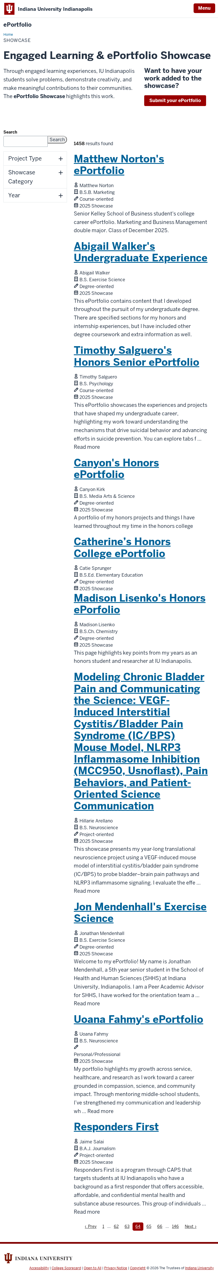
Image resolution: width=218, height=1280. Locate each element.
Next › (192, 1226)
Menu (204, 8)
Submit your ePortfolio (175, 100)
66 (161, 1226)
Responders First (116, 1126)
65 (150, 1226)
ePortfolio (17, 25)
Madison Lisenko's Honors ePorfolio (140, 603)
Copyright (138, 1268)
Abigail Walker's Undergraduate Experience (140, 252)
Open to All (92, 1268)
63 (128, 1226)
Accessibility (39, 1268)
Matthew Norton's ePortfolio (119, 164)
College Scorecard (66, 1268)
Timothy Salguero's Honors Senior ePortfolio (136, 356)
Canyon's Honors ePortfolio (116, 468)
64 (139, 1226)
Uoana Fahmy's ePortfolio (138, 1019)
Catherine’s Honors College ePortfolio (122, 547)
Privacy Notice (115, 1268)
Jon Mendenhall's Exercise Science (140, 912)
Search (10, 132)
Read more (87, 447)
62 (117, 1226)
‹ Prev (92, 1226)
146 (176, 1226)
